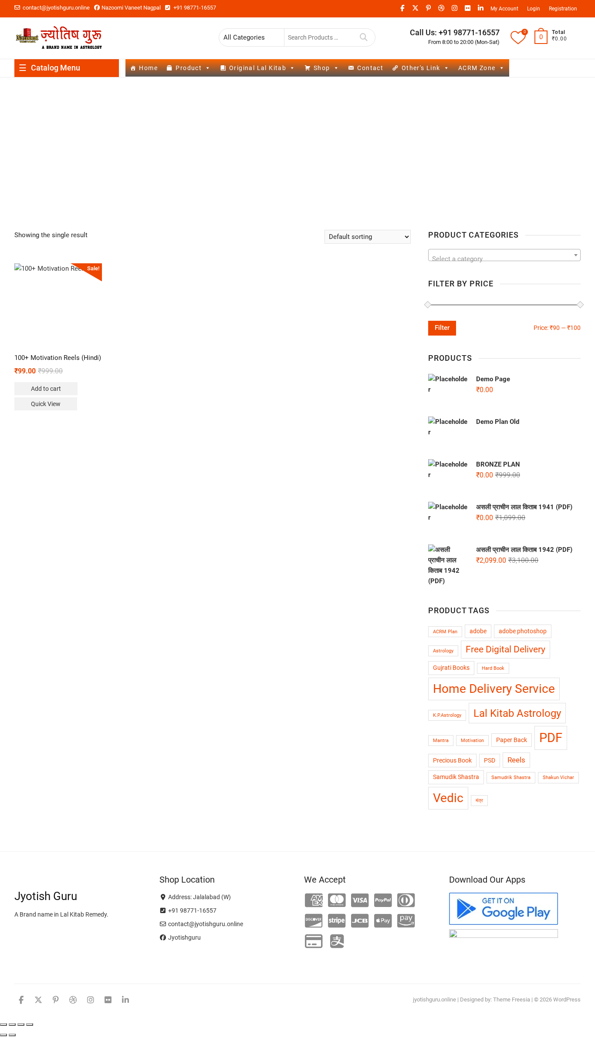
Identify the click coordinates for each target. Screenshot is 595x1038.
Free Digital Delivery (505, 649)
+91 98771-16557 (194, 7)
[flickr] (467, 8)
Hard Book (493, 668)
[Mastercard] (337, 901)
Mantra (441, 740)
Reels (516, 760)
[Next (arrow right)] (12, 1035)
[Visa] (360, 901)
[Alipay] (337, 942)
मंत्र (479, 800)
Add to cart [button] (46, 388)
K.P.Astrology (447, 715)
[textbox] (504, 258)
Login (533, 9)
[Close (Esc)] (29, 1024)
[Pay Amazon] (406, 921)
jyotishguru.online (434, 999)
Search (364, 37)
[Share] (20, 1024)
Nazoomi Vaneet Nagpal (130, 7)
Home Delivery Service (494, 689)
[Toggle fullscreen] (12, 1024)
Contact (370, 67)
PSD (489, 760)
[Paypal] (383, 901)
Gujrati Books (451, 668)
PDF (550, 737)
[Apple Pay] (383, 921)
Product (189, 67)
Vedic (448, 798)
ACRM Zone (477, 67)
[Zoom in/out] (3, 1024)
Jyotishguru (184, 937)
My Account (504, 9)
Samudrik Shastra (511, 777)
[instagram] (454, 8)
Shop (322, 67)
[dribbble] (441, 8)
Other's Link (421, 67)
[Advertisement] (297, 143)
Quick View (46, 403)
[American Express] (314, 901)
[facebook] (402, 8)
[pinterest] (428, 8)
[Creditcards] (314, 942)
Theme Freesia (511, 999)
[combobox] (504, 255)
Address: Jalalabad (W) (199, 897)
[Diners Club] (406, 901)
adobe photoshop (523, 631)
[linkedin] (480, 8)
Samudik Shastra (456, 777)
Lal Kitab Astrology (517, 713)
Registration (563, 9)
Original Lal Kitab (257, 67)
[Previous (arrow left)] (3, 1035)
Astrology (443, 651)
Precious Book (452, 760)
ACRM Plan (445, 632)
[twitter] (415, 8)
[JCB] (360, 921)
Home (148, 67)
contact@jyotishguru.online (55, 7)
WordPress (567, 999)
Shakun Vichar (558, 777)
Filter (442, 328)
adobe (478, 631)
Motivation (472, 740)
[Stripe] (337, 921)
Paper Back (511, 740)
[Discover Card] (314, 921)
